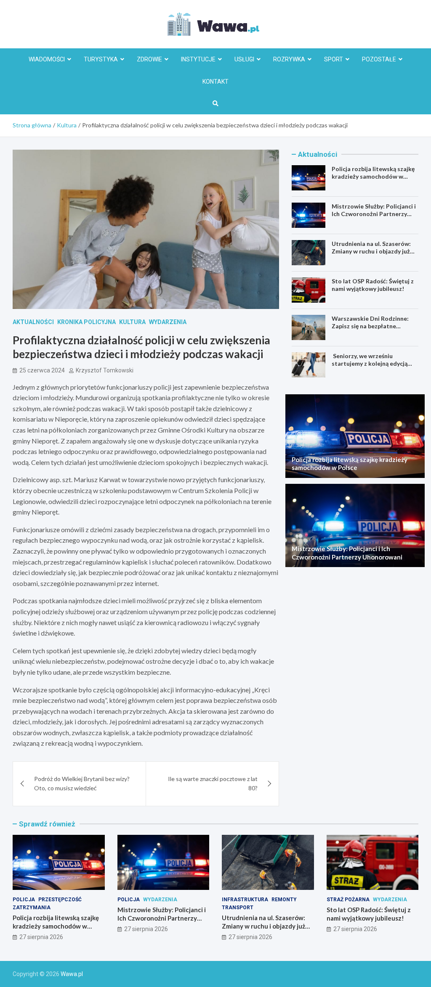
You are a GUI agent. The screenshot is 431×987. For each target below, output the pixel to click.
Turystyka (101, 59)
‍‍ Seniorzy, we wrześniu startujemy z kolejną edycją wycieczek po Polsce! (369, 363)
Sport (333, 59)
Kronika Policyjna (86, 322)
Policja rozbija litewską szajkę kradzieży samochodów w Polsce (373, 176)
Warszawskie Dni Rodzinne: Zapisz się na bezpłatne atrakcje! (370, 326)
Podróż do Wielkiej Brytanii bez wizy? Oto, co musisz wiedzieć (82, 783)
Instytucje (198, 59)
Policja (24, 900)
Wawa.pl (72, 974)
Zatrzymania (32, 907)
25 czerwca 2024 (42, 370)
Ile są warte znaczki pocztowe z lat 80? (213, 783)
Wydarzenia (167, 322)
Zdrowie (149, 59)
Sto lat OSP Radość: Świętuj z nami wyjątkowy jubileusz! (373, 284)
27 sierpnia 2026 (41, 937)
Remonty (284, 900)
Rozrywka (289, 59)
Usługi (244, 59)
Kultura (132, 322)
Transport (237, 907)
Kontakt (215, 81)
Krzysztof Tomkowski (104, 370)
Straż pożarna (348, 900)
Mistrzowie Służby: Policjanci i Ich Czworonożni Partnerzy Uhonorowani (374, 214)
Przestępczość (60, 900)
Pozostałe (379, 59)
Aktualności (33, 322)
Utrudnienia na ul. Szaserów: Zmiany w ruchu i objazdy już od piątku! (371, 251)
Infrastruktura (245, 900)
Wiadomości (47, 59)
